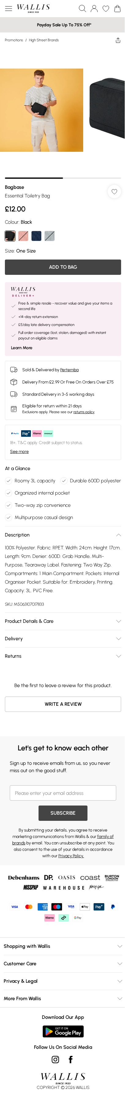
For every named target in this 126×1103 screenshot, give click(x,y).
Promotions (14, 40)
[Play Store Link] (63, 1031)
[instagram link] (55, 1059)
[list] (63, 113)
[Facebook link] (70, 1059)
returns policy (83, 412)
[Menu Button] (8, 8)
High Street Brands (44, 40)
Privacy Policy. (71, 855)
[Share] (118, 40)
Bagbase (14, 187)
